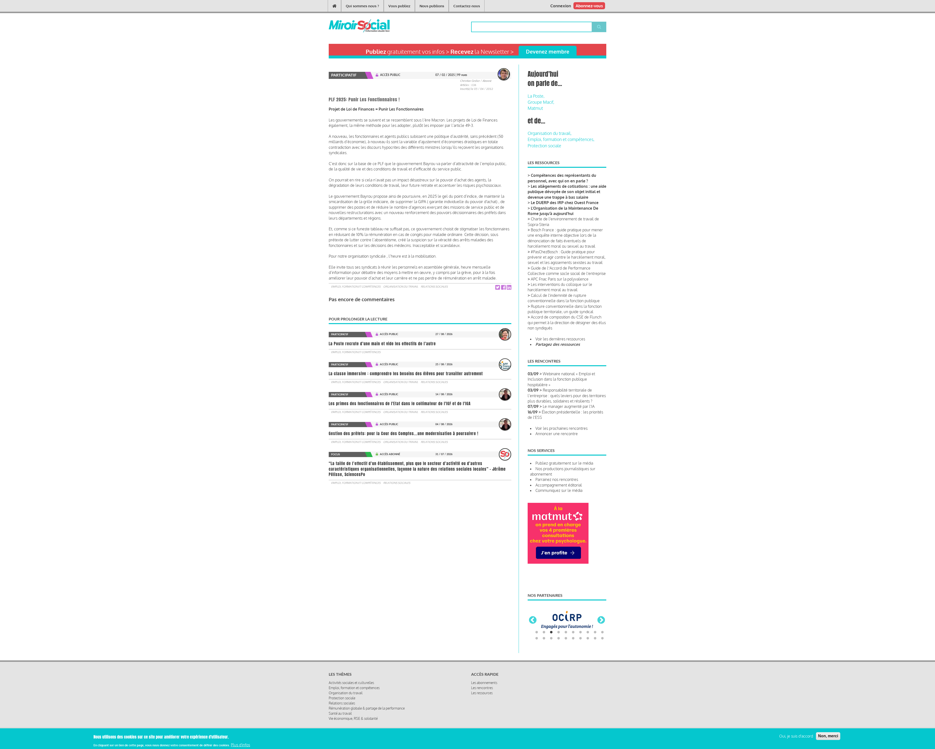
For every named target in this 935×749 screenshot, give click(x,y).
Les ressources (482, 693)
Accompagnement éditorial (558, 485)
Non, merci (828, 736)
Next (601, 620)
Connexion (560, 5)
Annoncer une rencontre (556, 433)
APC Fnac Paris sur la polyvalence (560, 279)
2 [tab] (544, 632)
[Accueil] (351, 25)
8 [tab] (587, 632)
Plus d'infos (240, 744)
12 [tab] (544, 638)
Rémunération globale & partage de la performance (367, 708)
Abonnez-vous (589, 5)
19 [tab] (595, 638)
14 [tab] (558, 638)
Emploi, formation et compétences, (561, 139)
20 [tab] (602, 638)
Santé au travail (340, 713)
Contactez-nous (466, 6)
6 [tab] (573, 632)
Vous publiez (399, 6)
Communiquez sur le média (558, 490)
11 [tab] (536, 638)
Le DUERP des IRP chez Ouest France (564, 202)
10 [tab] (602, 632)
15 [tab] (565, 638)
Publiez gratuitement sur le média (564, 463)
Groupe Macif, (541, 102)
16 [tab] (573, 638)
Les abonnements (484, 683)
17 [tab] (580, 638)
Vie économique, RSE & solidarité (353, 718)
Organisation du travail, (549, 133)
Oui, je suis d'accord (796, 736)
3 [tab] (551, 632)
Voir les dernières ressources (560, 339)
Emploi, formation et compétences (356, 286)
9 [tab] (595, 632)
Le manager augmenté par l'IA (569, 406)
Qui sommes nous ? (362, 6)
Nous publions (432, 6)
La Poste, (536, 96)
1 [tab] (536, 632)
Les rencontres (482, 688)
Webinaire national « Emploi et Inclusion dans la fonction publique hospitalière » (561, 379)
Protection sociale (544, 145)
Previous (533, 620)
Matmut (535, 108)
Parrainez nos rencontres (556, 479)
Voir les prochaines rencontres (561, 428)
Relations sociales (434, 286)
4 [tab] (558, 632)
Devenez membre (547, 51)
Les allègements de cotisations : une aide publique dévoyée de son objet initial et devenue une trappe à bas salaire (567, 192)
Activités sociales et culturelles (351, 683)
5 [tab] (565, 632)
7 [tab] (580, 632)
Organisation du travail (400, 286)
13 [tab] (551, 638)
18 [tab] (587, 638)
